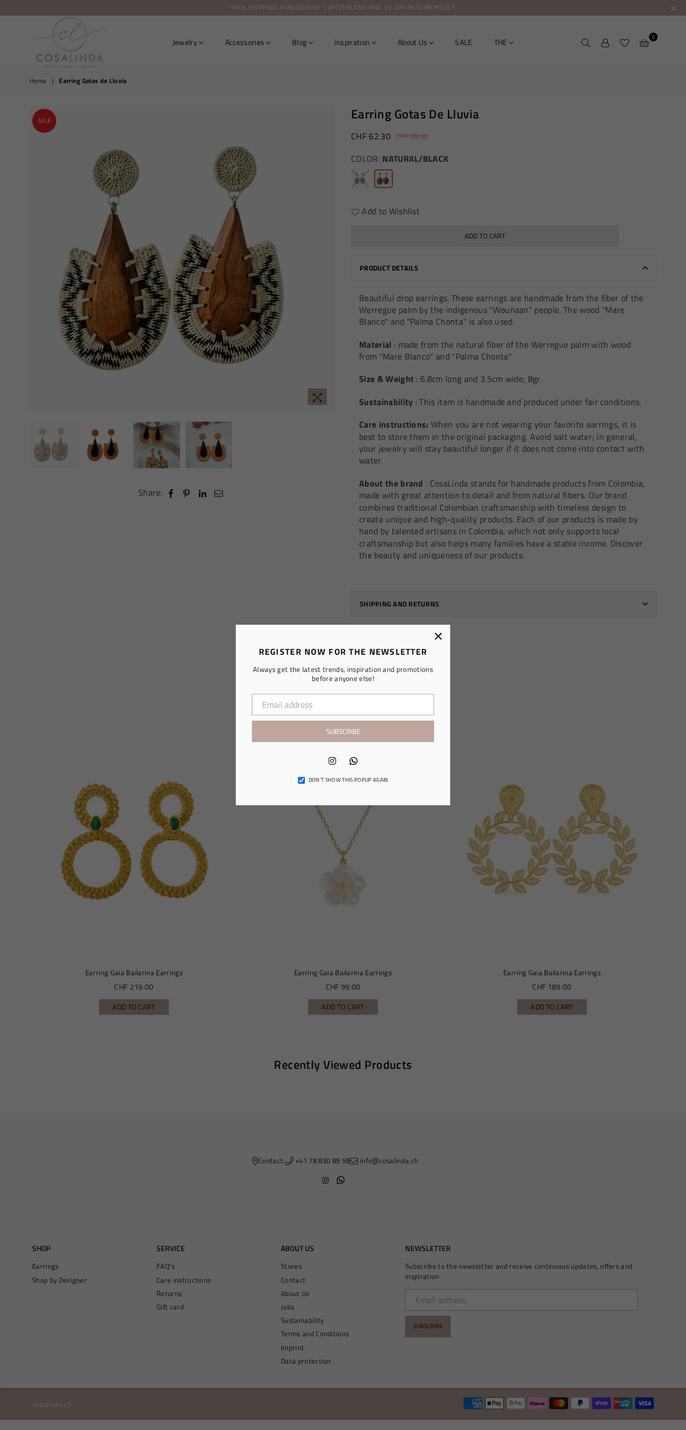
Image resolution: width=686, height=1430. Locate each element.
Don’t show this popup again (349, 780)
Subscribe (343, 731)
